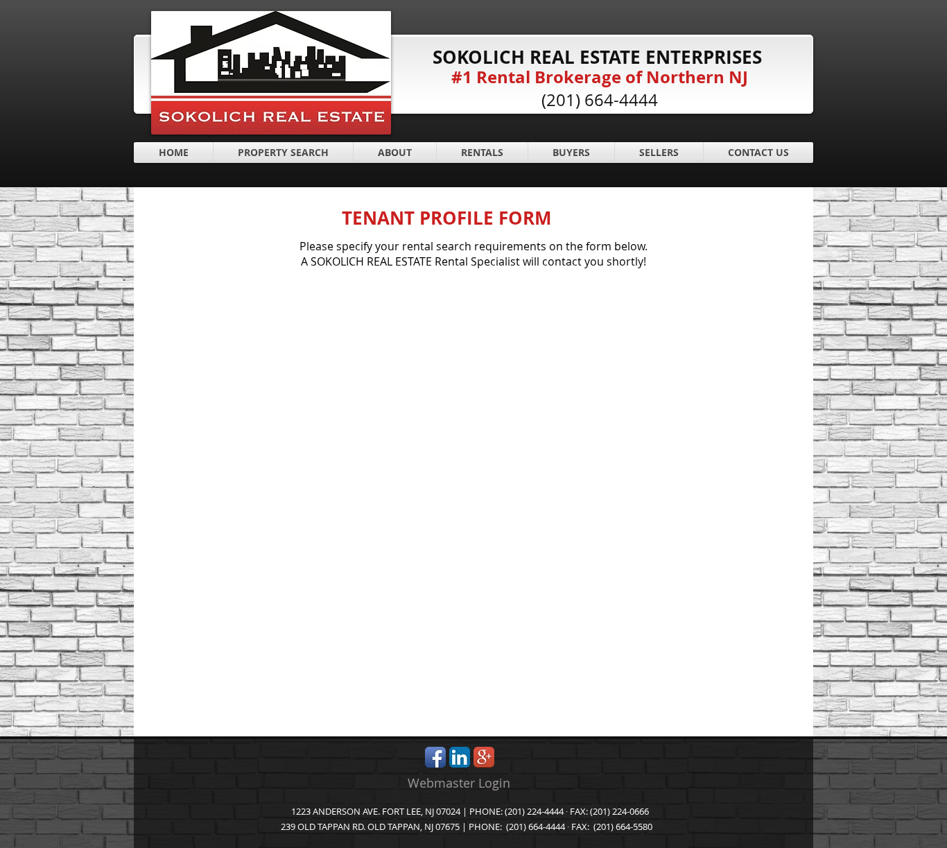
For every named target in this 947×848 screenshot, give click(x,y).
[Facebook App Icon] (435, 757)
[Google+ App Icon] (484, 757)
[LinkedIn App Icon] (459, 757)
